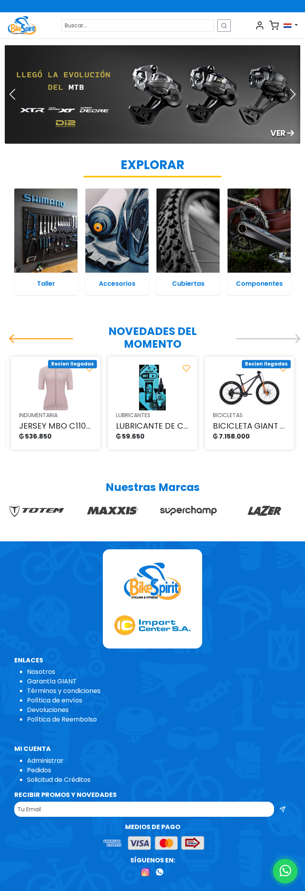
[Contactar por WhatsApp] (285, 871)
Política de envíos (54, 700)
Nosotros (41, 671)
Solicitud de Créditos (59, 779)
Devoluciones (48, 709)
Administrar (45, 760)
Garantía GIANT (52, 681)
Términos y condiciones (63, 690)
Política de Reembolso (62, 719)
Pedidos (39, 770)
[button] (12, 94)
